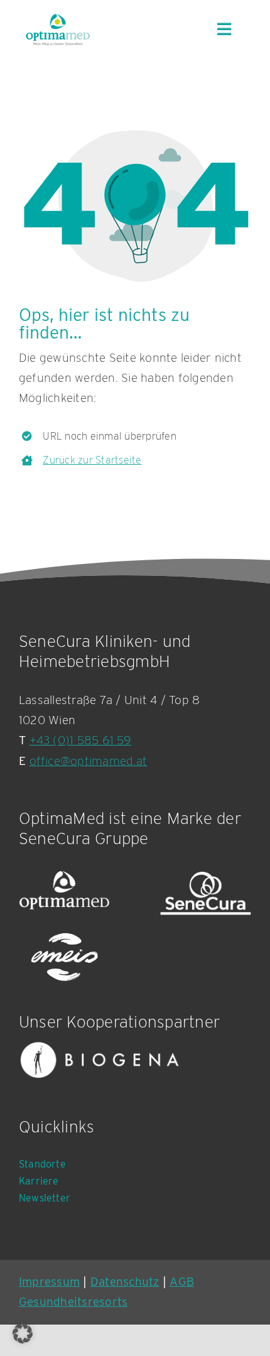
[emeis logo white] (64, 958)
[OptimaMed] (64, 893)
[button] (22, 1333)
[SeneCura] (205, 893)
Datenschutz (124, 1281)
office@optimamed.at (89, 761)
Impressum (49, 1281)
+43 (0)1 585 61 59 (80, 740)
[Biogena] (100, 1059)
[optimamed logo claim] (57, 29)
